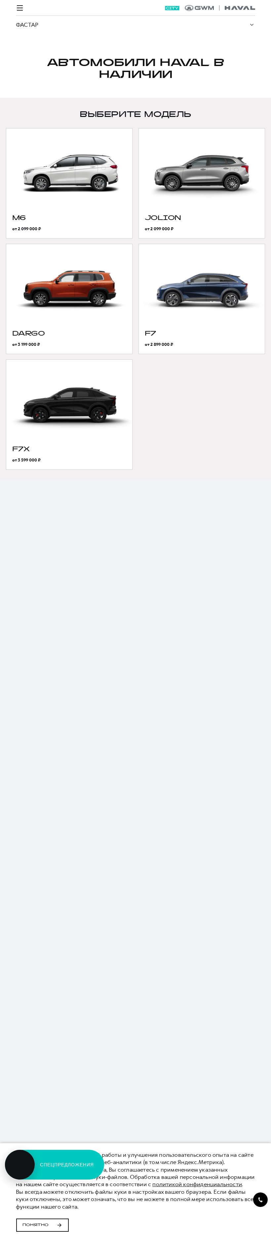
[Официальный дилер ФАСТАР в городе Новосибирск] (220, 8)
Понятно (35, 1225)
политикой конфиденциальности (197, 1184)
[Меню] (20, 8)
